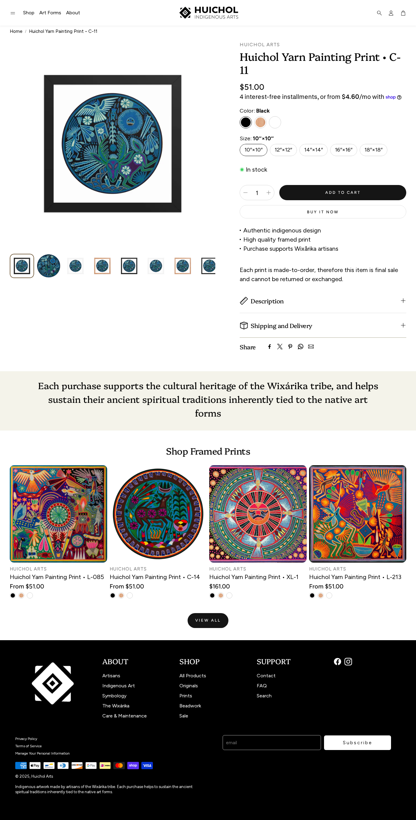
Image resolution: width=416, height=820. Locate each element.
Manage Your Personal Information (42, 753)
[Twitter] (280, 346)
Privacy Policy (26, 739)
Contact (266, 676)
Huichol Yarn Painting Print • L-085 (57, 577)
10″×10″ (254, 149)
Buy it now (323, 212)
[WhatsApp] (300, 346)
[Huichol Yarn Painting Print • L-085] (58, 514)
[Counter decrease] (245, 192)
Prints (185, 696)
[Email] (311, 346)
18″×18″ (374, 149)
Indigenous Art (118, 686)
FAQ (262, 686)
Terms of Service (28, 746)
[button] (13, 13)
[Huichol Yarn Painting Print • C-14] (158, 514)
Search (264, 696)
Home (16, 31)
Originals (188, 686)
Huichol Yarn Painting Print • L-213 (355, 577)
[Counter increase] (268, 192)
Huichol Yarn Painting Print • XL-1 (253, 577)
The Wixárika (115, 706)
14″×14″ (313, 149)
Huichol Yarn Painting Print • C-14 (155, 577)
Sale (183, 716)
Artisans (111, 676)
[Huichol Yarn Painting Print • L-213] (358, 514)
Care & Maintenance (124, 716)
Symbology (114, 696)
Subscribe (357, 742)
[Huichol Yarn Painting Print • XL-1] (258, 514)
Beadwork (190, 706)
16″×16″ (343, 149)
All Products (192, 676)
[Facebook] (269, 346)
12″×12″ (283, 149)
